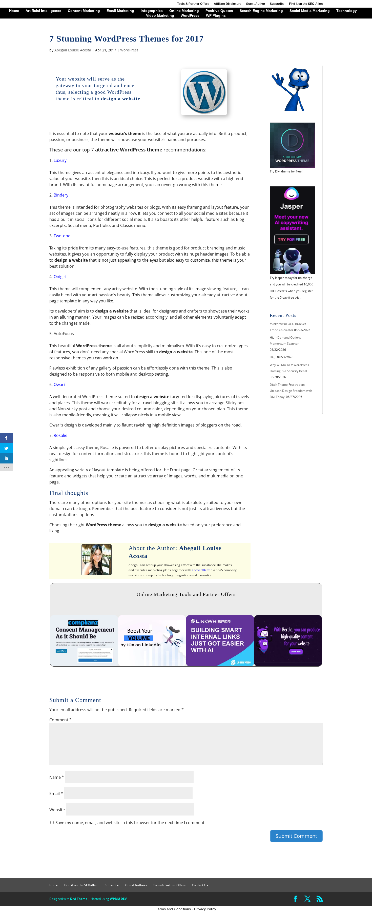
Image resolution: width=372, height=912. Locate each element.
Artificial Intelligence (43, 11)
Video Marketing (160, 15)
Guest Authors (136, 885)
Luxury (60, 160)
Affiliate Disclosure (227, 4)
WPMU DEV (118, 899)
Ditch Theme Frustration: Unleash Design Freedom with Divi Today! (291, 390)
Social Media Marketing (310, 11)
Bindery (61, 195)
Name (56, 777)
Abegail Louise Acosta (72, 50)
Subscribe (277, 4)
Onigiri (60, 276)
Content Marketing (84, 11)
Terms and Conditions (173, 909)
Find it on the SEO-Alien (306, 4)
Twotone (62, 236)
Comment (60, 720)
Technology (346, 11)
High (273, 357)
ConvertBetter (202, 570)
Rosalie (60, 435)
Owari (59, 384)
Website (57, 809)
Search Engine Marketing (261, 11)
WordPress (190, 15)
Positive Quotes (219, 11)
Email (56, 793)
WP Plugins (216, 15)
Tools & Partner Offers (193, 4)
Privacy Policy (205, 909)
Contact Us (200, 885)
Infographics (152, 11)
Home (14, 11)
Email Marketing (120, 11)
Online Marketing (184, 11)
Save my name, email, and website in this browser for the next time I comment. (130, 822)
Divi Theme (78, 899)
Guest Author (255, 4)
